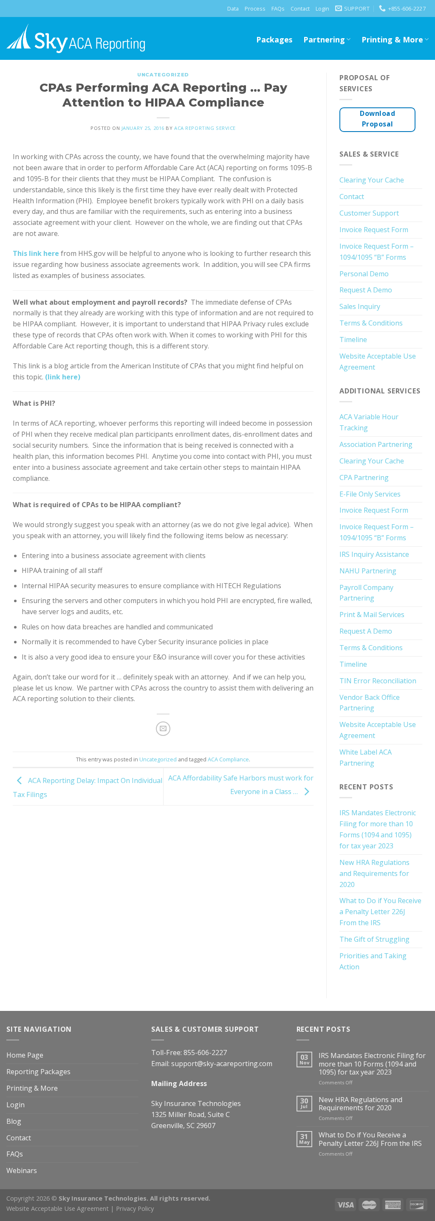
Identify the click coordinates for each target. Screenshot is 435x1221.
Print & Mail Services (371, 614)
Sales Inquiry (359, 306)
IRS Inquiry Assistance (374, 554)
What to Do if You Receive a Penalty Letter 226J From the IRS (380, 911)
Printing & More (392, 39)
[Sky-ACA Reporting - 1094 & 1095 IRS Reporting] (75, 38)
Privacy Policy (135, 1208)
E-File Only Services (370, 494)
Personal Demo (364, 273)
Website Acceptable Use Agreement (377, 361)
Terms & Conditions (371, 323)
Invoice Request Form (373, 229)
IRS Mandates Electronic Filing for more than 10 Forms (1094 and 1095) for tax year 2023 (377, 829)
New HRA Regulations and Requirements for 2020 (374, 873)
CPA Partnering (364, 477)
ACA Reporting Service (205, 128)
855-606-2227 (205, 1052)
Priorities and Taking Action (373, 961)
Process (255, 8)
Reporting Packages (38, 1071)
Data (233, 8)
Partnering (324, 39)
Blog (13, 1121)
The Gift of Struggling (374, 939)
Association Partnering (375, 444)
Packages (274, 39)
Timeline (353, 339)
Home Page (24, 1055)
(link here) (62, 377)
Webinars (21, 1170)
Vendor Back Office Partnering (369, 703)
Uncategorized (163, 75)
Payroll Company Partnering (366, 593)
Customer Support (369, 213)
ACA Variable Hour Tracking (368, 422)
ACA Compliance (228, 759)
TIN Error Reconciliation (377, 680)
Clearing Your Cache (371, 180)
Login (322, 8)
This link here (36, 253)
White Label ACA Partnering (365, 757)
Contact (300, 8)
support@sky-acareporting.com (221, 1063)
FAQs (278, 8)
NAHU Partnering (367, 570)
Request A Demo (365, 290)
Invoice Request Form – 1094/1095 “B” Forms (376, 251)
